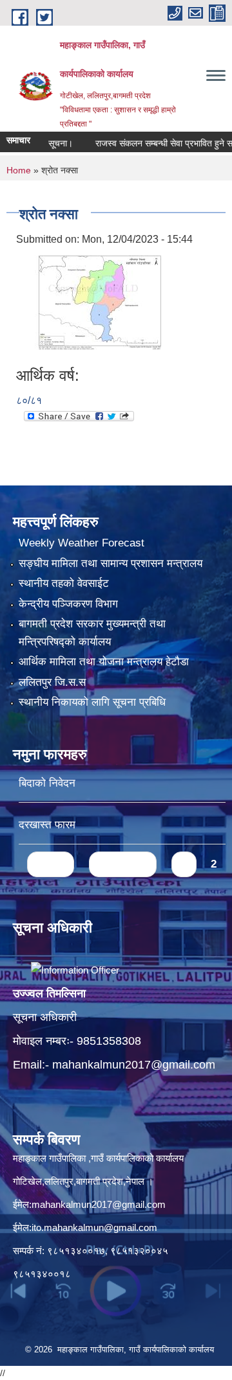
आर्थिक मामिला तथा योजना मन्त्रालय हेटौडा (104, 662)
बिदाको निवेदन (47, 783)
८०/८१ (29, 400)
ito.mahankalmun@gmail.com (94, 1227)
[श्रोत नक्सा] (90, 298)
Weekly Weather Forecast (81, 543)
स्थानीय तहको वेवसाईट (64, 583)
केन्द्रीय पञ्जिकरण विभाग (68, 604)
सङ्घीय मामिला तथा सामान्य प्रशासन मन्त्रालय (110, 563)
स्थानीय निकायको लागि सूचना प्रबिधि (92, 702)
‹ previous (123, 864)
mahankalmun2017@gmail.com (133, 1064)
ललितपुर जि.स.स (52, 682)
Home (18, 170)
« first (50, 864)
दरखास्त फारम (47, 825)
